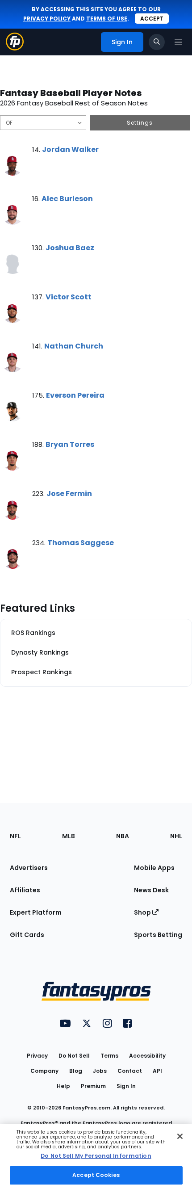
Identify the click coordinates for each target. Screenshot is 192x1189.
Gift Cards (27, 934)
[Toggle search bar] (157, 42)
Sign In (126, 1086)
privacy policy (47, 18)
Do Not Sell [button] (74, 1055)
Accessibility (147, 1055)
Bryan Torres (70, 444)
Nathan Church (73, 346)
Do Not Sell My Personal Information (96, 1156)
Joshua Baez (70, 248)
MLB (68, 836)
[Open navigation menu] (178, 42)
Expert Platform (36, 912)
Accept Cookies (96, 1175)
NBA (122, 836)
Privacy (37, 1055)
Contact (129, 1071)
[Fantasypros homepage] (15, 48)
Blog (75, 1071)
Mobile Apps (154, 867)
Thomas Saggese (80, 543)
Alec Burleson (67, 198)
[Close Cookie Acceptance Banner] (180, 1136)
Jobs (100, 1071)
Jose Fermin (69, 493)
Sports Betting (158, 934)
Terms (109, 1055)
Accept (151, 18)
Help (63, 1086)
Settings (140, 122)
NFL (15, 836)
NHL (176, 836)
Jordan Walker (70, 149)
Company (44, 1071)
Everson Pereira (75, 395)
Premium (93, 1086)
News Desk (151, 890)
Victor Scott (69, 297)
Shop (143, 912)
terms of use (106, 18)
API (157, 1071)
